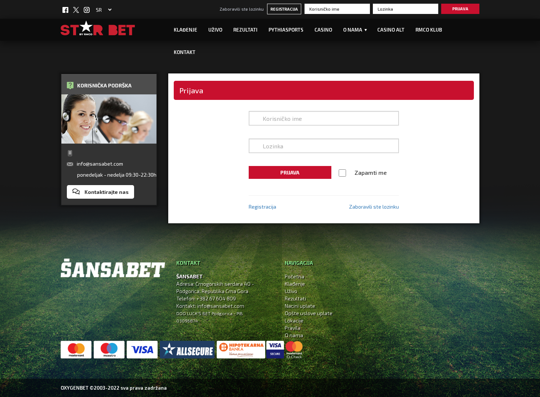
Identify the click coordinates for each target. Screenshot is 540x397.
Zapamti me (370, 172)
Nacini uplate (300, 306)
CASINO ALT (390, 30)
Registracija (284, 9)
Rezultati (245, 30)
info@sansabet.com (100, 163)
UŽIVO (215, 30)
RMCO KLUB (428, 30)
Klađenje (185, 30)
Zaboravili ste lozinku (242, 8)
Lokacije (294, 320)
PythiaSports (286, 30)
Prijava (460, 8)
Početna (294, 276)
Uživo (291, 291)
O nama (294, 335)
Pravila (292, 328)
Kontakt (184, 52)
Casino (323, 30)
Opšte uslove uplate (308, 313)
